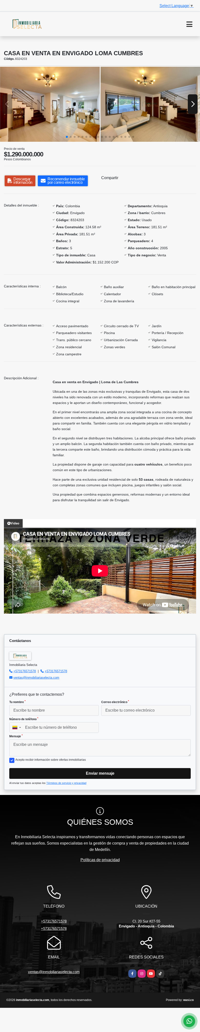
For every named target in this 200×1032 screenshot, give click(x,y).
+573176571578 (24, 671)
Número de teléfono (23, 719)
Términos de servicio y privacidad (66, 783)
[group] (50, 104)
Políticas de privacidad (100, 860)
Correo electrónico (115, 702)
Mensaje (16, 736)
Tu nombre (17, 702)
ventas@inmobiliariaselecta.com (36, 677)
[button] (67, 137)
